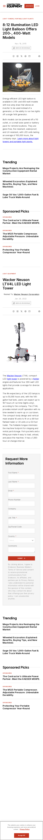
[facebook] (13, 56)
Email (11, 491)
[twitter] (21, 56)
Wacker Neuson (14, 376)
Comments (12, 546)
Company (12, 509)
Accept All (21, 835)
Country (12, 536)
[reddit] (25, 56)
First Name (13, 473)
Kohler (36, 379)
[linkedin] (17, 56)
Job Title (12, 518)
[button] (4, 6)
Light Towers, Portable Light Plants (18, 19)
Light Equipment (9, 274)
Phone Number (14, 500)
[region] (21, 830)
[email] (29, 56)
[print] (39, 56)
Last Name (13, 482)
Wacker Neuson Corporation (26, 294)
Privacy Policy (25, 829)
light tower (12, 379)
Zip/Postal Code (15, 527)
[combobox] (21, 540)
